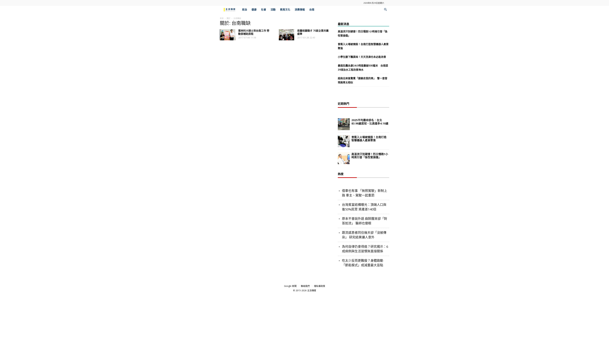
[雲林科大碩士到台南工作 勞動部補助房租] (227, 34)
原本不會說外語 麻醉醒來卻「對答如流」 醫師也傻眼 (364, 220)
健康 (254, 9)
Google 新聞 (290, 285)
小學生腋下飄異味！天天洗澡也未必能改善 (362, 56)
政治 (244, 9)
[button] (385, 9)
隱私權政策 (319, 285)
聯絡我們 (305, 285)
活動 (273, 9)
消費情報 (300, 9)
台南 (311, 9)
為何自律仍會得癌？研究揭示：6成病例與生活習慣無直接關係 (365, 248)
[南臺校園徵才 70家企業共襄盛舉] (286, 34)
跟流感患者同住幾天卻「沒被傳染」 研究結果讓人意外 (364, 234)
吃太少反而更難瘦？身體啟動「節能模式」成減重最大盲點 (362, 262)
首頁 (222, 18)
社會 (263, 9)
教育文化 (285, 9)
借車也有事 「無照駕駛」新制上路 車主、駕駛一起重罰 (364, 193)
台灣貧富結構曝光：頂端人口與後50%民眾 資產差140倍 (364, 207)
